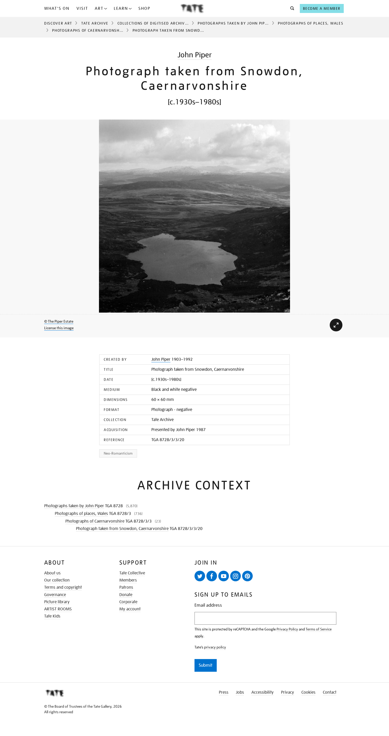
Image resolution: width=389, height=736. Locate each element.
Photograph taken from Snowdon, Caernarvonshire (122, 528)
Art (99, 8)
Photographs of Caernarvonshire (88, 30)
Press (223, 692)
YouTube (223, 576)
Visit (82, 8)
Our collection (57, 580)
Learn (121, 8)
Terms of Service (319, 629)
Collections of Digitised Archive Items (158, 23)
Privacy (287, 692)
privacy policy (215, 647)
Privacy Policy (287, 629)
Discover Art (58, 23)
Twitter (200, 576)
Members (128, 580)
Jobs (240, 692)
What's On (57, 8)
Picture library (57, 602)
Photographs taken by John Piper (234, 23)
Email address (208, 605)
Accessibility (262, 692)
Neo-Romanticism (118, 453)
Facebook (211, 576)
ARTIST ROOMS (58, 609)
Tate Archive (94, 23)
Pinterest (247, 576)
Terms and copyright (63, 587)
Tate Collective (132, 573)
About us (52, 573)
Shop (144, 8)
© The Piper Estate (58, 321)
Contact (329, 692)
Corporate (128, 602)
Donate (125, 594)
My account (130, 609)
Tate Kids (52, 616)
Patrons (126, 587)
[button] (291, 8)
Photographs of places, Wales (310, 23)
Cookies (308, 692)
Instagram (235, 576)
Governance (55, 594)
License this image (59, 328)
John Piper (195, 55)
